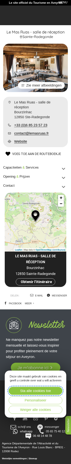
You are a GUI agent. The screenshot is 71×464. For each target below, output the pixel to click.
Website (20, 141)
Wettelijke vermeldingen (14, 458)
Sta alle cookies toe (35, 391)
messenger (59, 295)
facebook (15, 303)
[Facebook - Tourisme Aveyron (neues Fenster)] (14, 417)
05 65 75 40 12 (55, 431)
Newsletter (68, 425)
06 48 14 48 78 (42, 435)
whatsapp (26, 431)
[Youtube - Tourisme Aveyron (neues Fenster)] (25, 417)
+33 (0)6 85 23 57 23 (30, 125)
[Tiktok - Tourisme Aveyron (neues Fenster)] (56, 417)
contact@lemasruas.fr (31, 133)
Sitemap (33, 458)
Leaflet (18, 249)
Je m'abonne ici (33, 367)
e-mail (39, 295)
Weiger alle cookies (35, 410)
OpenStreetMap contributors (50, 249)
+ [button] (61, 197)
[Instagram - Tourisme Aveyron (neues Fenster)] (35, 417)
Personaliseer (35, 400)
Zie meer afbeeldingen (44, 85)
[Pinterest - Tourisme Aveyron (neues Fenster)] (46, 417)
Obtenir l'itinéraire (36, 282)
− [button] (61, 203)
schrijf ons (24, 426)
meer (28, 303)
